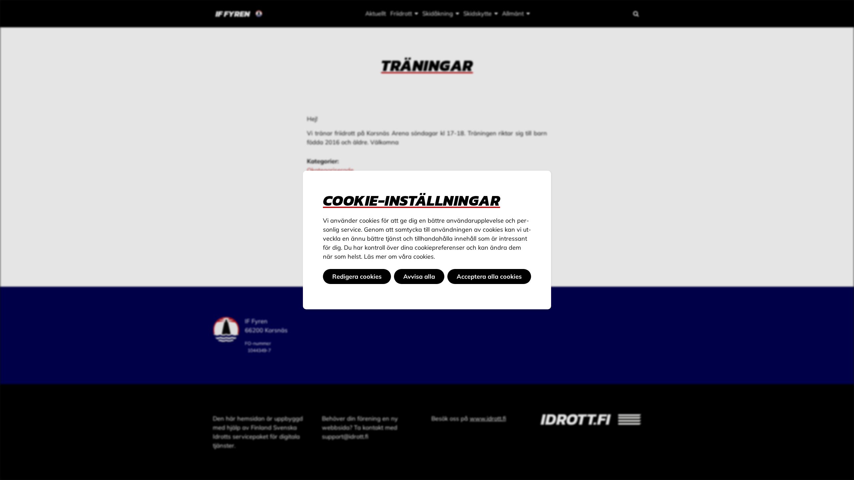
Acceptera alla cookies (489, 276)
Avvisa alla (419, 276)
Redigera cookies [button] (357, 276)
